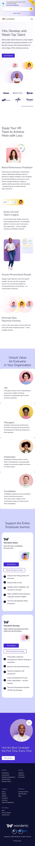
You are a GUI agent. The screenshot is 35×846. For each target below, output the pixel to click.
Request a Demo (6, 781)
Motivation (21, 775)
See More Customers (27, 106)
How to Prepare (6, 813)
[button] (14, 570)
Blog (19, 796)
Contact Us (5, 798)
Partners (4, 796)
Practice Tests (5, 815)
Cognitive (21, 773)
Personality (21, 777)
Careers (4, 794)
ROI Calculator (22, 794)
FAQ (3, 810)
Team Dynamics (6, 779)
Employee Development (8, 777)
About (3, 792)
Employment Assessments (5, 774)
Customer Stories (23, 792)
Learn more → (17, 13)
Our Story (4, 800)
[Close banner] (31, 13)
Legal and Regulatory (8, 802)
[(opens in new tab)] (17, 831)
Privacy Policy (17, 841)
